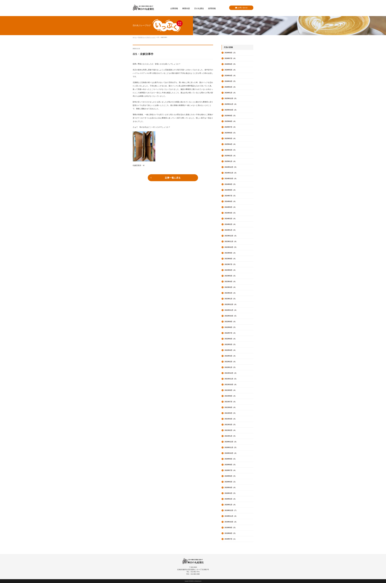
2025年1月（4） (230, 161)
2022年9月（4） (230, 321)
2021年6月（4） (230, 407)
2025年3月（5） (230, 150)
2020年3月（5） (230, 493)
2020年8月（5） (230, 464)
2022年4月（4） (230, 350)
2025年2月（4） (230, 155)
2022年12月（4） (231, 304)
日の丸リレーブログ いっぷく (147, 37)
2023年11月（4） (231, 241)
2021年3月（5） (230, 424)
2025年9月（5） (230, 115)
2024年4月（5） (230, 213)
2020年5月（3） (230, 482)
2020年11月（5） (231, 447)
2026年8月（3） (230, 53)
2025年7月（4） (230, 127)
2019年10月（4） (231, 522)
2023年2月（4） (230, 293)
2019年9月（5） (230, 527)
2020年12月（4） (231, 442)
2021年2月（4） (230, 430)
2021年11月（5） (231, 379)
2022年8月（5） (230, 327)
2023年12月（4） (231, 236)
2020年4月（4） (230, 487)
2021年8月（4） (230, 396)
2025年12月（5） (231, 98)
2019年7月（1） (230, 539)
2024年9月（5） (230, 184)
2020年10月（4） (231, 453)
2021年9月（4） (230, 390)
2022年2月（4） (230, 361)
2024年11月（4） (231, 173)
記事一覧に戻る (173, 177)
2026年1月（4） (230, 93)
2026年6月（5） (230, 64)
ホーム (135, 37)
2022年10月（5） (231, 316)
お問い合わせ (243, 8)
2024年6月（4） (230, 201)
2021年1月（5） (230, 436)
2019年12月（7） (231, 510)
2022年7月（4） (230, 333)
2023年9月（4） (230, 253)
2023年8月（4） (230, 258)
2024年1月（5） (230, 230)
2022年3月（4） (230, 356)
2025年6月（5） (230, 133)
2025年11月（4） (231, 104)
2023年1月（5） (230, 299)
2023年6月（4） (230, 270)
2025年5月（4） (230, 138)
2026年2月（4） (230, 87)
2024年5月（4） (230, 207)
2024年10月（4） (231, 178)
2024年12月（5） (231, 167)
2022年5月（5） (230, 344)
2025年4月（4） (230, 144)
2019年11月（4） (231, 516)
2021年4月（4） (230, 419)
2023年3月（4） (230, 287)
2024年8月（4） (230, 190)
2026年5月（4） (230, 70)
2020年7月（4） (230, 470)
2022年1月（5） (230, 367)
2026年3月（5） (230, 81)
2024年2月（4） (230, 224)
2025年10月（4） (231, 110)
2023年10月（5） (231, 247)
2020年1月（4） (230, 505)
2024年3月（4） (230, 218)
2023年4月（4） (230, 281)
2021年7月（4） (230, 402)
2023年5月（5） (230, 276)
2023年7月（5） (230, 264)
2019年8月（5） (230, 533)
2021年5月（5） (230, 413)
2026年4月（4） (230, 75)
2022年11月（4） (231, 310)
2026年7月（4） (230, 58)
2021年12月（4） (231, 373)
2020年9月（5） (230, 459)
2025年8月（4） (230, 121)
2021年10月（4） (231, 384)
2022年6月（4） (230, 339)
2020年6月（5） (230, 476)
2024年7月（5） (230, 196)
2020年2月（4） (230, 499)
